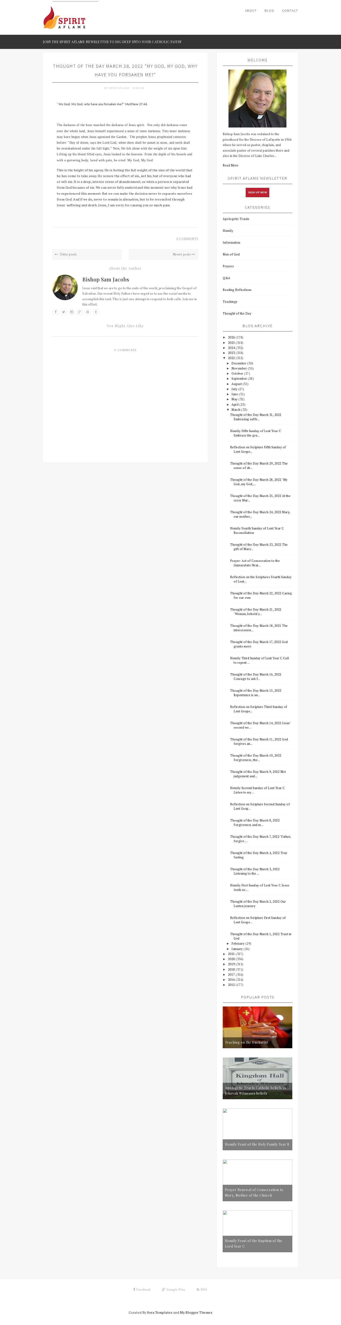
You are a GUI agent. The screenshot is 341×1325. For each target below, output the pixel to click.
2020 (232, 959)
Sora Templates (159, 1312)
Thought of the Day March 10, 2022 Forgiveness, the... (255, 757)
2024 (232, 348)
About (251, 10)
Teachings (230, 301)
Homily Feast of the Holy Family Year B (257, 1144)
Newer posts (182, 254)
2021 (232, 954)
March (236, 410)
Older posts (68, 254)
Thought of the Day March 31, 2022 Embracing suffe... (255, 417)
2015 (232, 985)
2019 (232, 964)
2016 (232, 980)
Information (231, 242)
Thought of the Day (237, 313)
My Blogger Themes (196, 1312)
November (240, 368)
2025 (232, 343)
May (235, 399)
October (238, 373)
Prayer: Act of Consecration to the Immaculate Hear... (255, 563)
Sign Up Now (257, 192)
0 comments (187, 239)
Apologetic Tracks (236, 219)
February (238, 943)
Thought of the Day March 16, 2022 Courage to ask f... (255, 676)
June (235, 394)
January (238, 949)
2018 (232, 969)
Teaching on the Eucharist (246, 1042)
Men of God (231, 254)
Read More (230, 165)
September (240, 378)
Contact (290, 10)
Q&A (226, 278)
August (237, 384)
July (235, 389)
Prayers (228, 266)
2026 (232, 337)
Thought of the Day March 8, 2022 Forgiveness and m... (255, 822)
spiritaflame (119, 88)
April (235, 404)
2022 (232, 358)
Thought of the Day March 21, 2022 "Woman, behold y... (255, 611)
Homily (228, 231)
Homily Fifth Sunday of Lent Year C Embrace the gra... (255, 433)
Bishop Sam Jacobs (105, 279)
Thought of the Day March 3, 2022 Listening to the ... (255, 871)
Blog (269, 10)
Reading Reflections (237, 290)
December (239, 363)
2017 (232, 974)
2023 (232, 353)
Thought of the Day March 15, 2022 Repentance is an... (255, 692)
